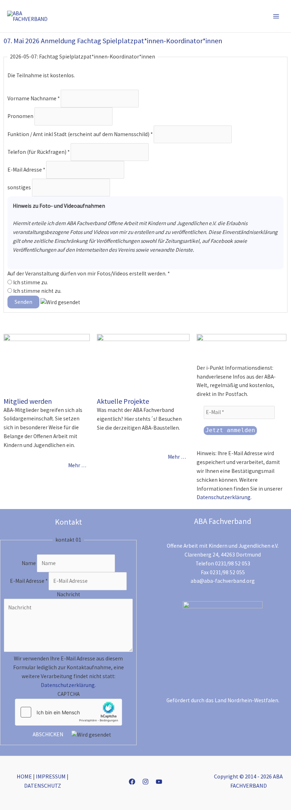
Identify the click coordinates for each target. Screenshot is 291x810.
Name (29, 563)
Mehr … (77, 465)
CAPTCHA (68, 694)
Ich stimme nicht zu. (36, 290)
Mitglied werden (28, 401)
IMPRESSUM (51, 776)
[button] (246, 16)
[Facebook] (132, 781)
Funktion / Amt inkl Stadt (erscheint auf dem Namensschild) (80, 133)
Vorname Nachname (33, 98)
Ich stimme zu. (30, 282)
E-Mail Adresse (26, 169)
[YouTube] (159, 781)
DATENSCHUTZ (42, 785)
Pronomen (20, 116)
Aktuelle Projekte (123, 401)
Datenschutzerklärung (224, 497)
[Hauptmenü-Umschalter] (276, 16)
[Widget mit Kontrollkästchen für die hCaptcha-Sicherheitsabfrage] (68, 712)
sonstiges (19, 187)
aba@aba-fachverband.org (223, 580)
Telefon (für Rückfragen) (38, 151)
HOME (24, 776)
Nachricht (68, 594)
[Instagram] (145, 781)
